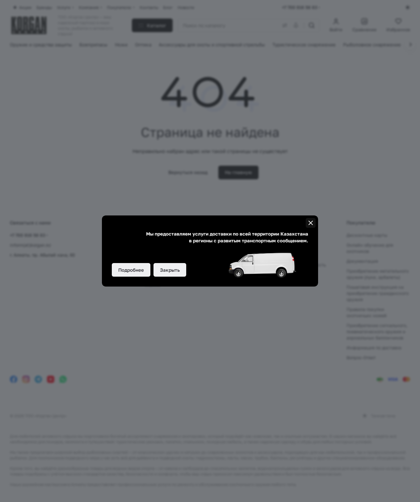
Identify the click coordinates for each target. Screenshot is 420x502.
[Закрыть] (311, 223)
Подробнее (131, 270)
